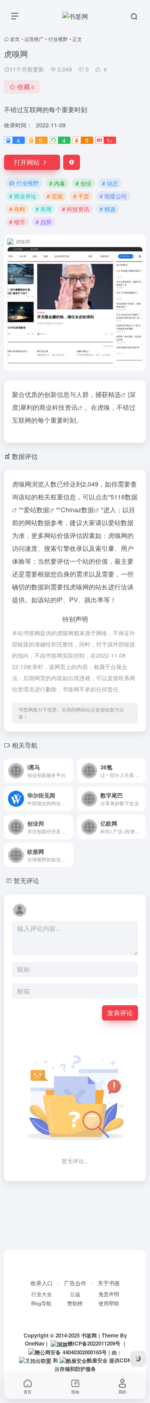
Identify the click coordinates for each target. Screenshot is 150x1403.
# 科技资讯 (75, 209)
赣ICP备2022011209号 (94, 1343)
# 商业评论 (22, 196)
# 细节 (17, 222)
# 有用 (44, 209)
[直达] (69, 770)
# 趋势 (44, 222)
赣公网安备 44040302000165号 (71, 1352)
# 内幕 (57, 183)
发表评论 (120, 1012)
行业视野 (58, 38)
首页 (15, 38)
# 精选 (108, 209)
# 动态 (110, 183)
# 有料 (17, 209)
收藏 (25, 86)
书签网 (89, 1335)
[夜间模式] (138, 1359)
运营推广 (34, 38)
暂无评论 (26, 880)
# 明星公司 (113, 196)
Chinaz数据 (77, 509)
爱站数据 (36, 509)
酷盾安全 (97, 1360)
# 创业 (84, 183)
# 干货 (81, 196)
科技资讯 (65, 407)
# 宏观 (55, 196)
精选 (114, 394)
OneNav (34, 1343)
